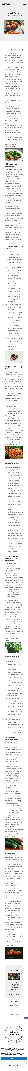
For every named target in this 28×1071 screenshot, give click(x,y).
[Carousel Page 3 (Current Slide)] (14, 994)
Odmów (14, 1062)
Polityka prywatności (14, 1009)
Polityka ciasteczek (8, 1069)
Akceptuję (14, 1058)
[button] (26, 1045)
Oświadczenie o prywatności (17, 1069)
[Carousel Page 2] (11, 994)
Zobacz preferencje (14, 1065)
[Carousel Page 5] (18, 994)
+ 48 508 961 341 (14, 1005)
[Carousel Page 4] (16, 994)
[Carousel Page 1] (9, 994)
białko (14, 416)
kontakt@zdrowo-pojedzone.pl (14, 1001)
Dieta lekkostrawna (10, 901)
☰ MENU (24, 4)
